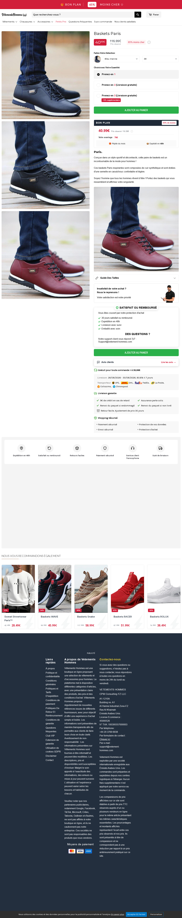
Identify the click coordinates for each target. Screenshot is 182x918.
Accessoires (44, 21)
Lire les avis (167, 362)
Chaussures (26, 21)
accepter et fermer (136, 914)
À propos (50, 668)
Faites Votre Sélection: (104, 53)
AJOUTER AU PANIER (136, 110)
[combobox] (83, 15)
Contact (49, 760)
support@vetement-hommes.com (109, 748)
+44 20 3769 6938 (109, 732)
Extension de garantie (52, 742)
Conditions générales (51, 682)
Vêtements (8, 21)
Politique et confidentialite (53, 675)
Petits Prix (61, 21)
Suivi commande (103, 21)
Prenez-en (108, 74)
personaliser (156, 914)
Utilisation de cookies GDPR (53, 750)
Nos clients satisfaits (125, 21)
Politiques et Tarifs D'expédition (52, 692)
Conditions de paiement (53, 702)
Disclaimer (51, 756)
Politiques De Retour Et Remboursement (53, 712)
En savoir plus (117, 914)
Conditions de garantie (53, 722)
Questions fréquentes (80, 21)
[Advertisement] (91, 643)
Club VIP (50, 736)
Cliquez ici (105, 739)
